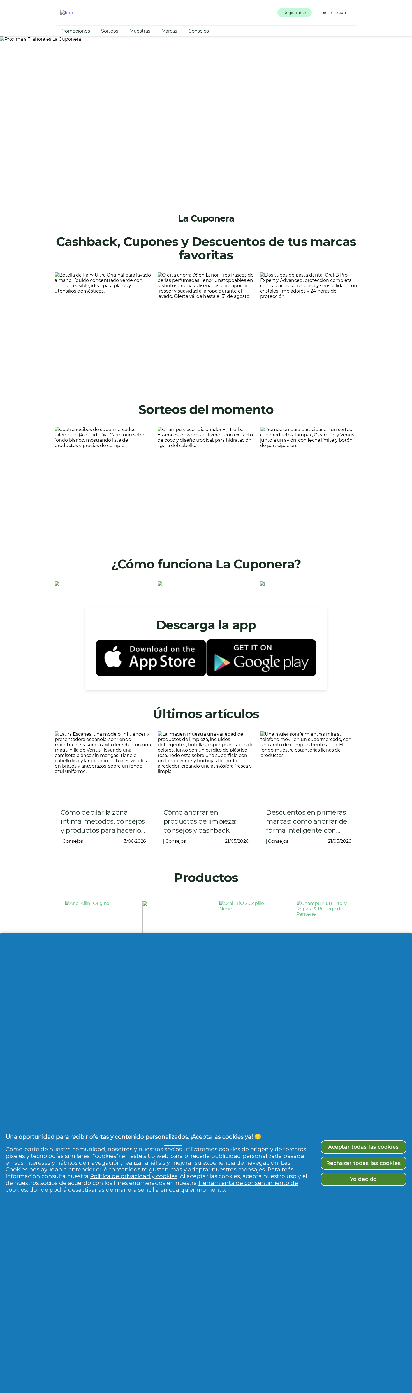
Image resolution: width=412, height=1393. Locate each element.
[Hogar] (67, 12)
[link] (103, 327)
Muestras (139, 31)
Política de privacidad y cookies (133, 1176)
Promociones (75, 31)
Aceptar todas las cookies (363, 1147)
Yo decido (363, 1179)
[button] (294, 12)
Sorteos (109, 31)
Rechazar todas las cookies (363, 1163)
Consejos (198, 31)
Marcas (169, 31)
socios (173, 1149)
